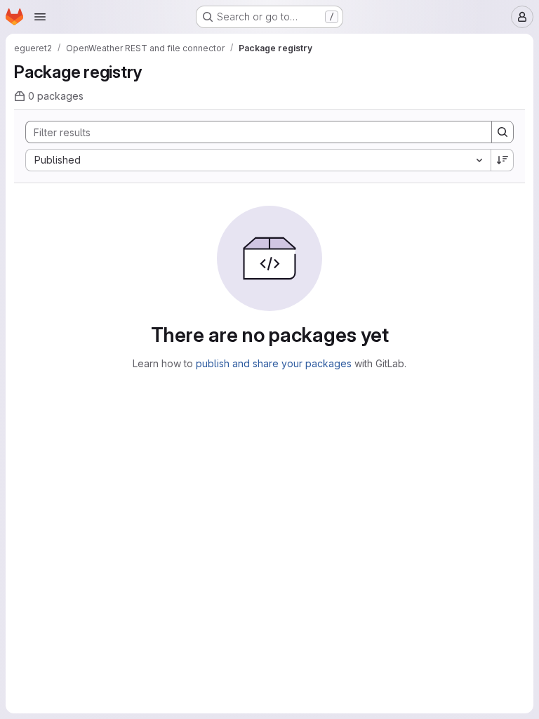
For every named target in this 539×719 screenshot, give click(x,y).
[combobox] (258, 160)
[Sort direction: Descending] (502, 160)
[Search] (502, 132)
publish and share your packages (274, 363)
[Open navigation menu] (40, 17)
